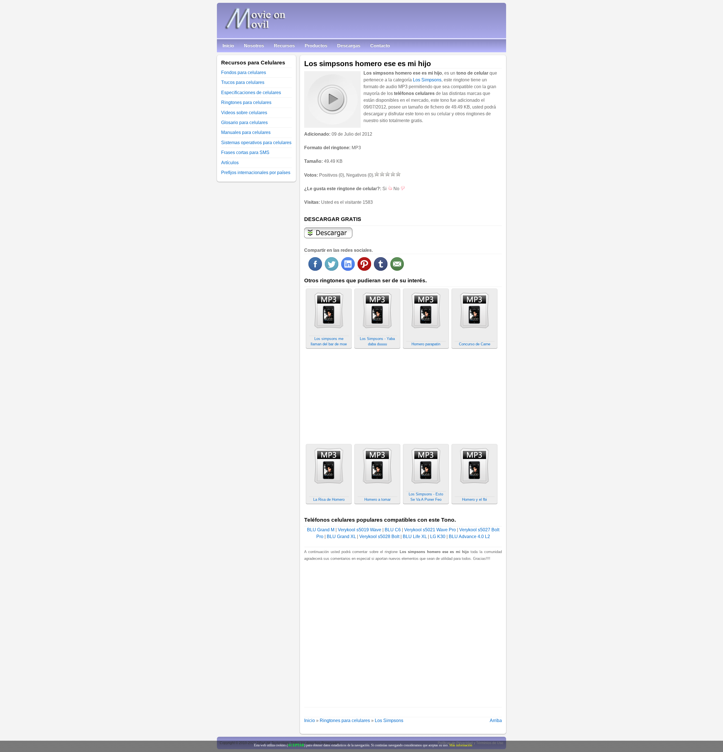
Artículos (230, 162)
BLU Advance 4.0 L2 (469, 536)
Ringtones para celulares (345, 720)
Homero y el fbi (474, 499)
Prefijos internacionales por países (255, 172)
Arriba (496, 720)
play (332, 99)
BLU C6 (393, 529)
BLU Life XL (415, 536)
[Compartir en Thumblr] (380, 269)
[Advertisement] (454, 173)
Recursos (284, 45)
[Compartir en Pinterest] (364, 269)
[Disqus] (403, 632)
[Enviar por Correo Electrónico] (397, 269)
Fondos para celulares (243, 72)
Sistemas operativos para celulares (256, 142)
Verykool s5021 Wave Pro (430, 529)
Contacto (380, 45)
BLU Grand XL (341, 536)
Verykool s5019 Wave (359, 529)
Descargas (348, 45)
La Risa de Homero (329, 499)
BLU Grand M (320, 529)
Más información (460, 745)
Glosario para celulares (244, 122)
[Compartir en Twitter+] (331, 269)
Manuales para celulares (246, 132)
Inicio (228, 45)
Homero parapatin (425, 344)
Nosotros (254, 45)
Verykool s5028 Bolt (379, 536)
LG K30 (437, 536)
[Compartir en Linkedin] (348, 269)
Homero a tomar (377, 499)
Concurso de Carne (474, 344)
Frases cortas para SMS (245, 152)
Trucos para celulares (242, 82)
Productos (316, 45)
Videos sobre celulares (244, 112)
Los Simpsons (427, 79)
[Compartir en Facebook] (315, 269)
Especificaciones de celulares (251, 92)
